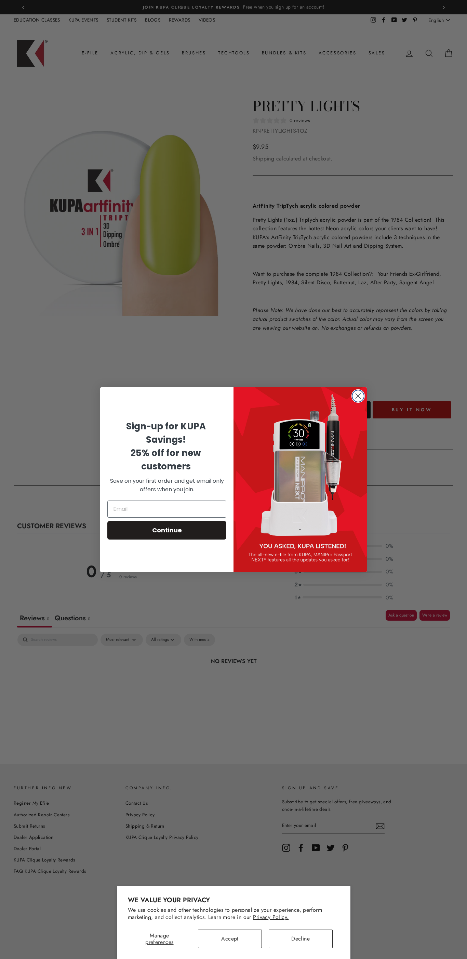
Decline (300, 939)
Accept (229, 939)
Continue (167, 530)
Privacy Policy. (271, 917)
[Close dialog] (358, 396)
